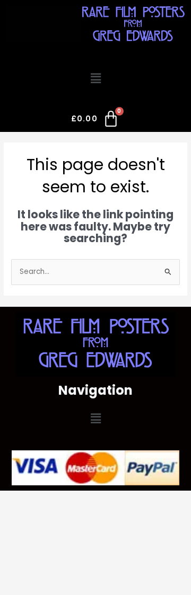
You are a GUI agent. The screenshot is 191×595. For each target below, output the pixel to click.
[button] (95, 79)
